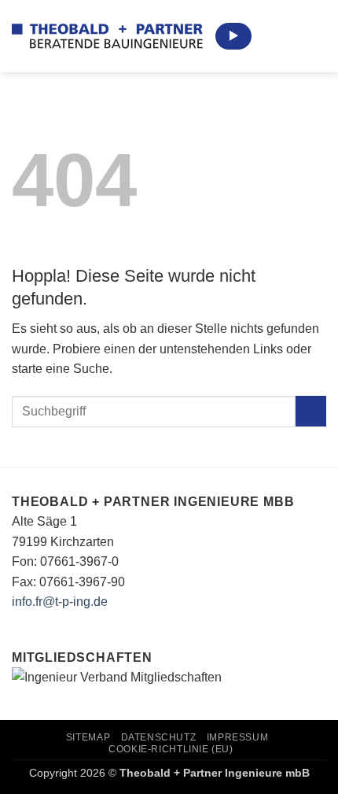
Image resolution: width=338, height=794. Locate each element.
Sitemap (88, 737)
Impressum (238, 737)
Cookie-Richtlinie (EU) (170, 749)
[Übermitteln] (311, 411)
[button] (316, 36)
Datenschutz (159, 737)
